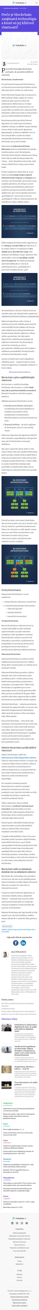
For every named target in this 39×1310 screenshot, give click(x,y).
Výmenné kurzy (19, 1245)
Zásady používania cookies (19, 1297)
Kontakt (19, 1280)
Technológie (22, 8)
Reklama (19, 1274)
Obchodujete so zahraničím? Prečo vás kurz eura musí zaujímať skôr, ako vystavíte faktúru (19, 1184)
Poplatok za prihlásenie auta (19, 1248)
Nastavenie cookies (19, 1303)
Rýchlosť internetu (19, 1242)
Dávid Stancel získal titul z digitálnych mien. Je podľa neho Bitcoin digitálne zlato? (25, 1028)
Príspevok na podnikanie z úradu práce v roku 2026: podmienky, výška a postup (18, 1166)
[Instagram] (22, 1223)
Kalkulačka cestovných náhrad (19, 1236)
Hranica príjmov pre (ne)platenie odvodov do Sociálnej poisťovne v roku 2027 (18, 1152)
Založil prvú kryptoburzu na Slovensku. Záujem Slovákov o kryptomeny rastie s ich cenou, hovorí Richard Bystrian (25, 1050)
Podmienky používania (19, 1300)
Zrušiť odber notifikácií (19, 1306)
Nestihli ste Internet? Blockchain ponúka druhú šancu (19, 1014)
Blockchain (7, 926)
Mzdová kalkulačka (19, 1233)
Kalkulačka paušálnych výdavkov (19, 1239)
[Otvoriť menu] (2, 3)
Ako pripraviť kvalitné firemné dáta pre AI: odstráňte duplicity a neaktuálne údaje (17, 1190)
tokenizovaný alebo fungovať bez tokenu (19, 758)
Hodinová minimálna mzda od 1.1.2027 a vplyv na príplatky (19, 1203)
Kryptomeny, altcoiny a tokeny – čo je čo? (24, 1068)
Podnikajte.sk (14, 1294)
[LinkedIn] (12, 1223)
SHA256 (32, 133)
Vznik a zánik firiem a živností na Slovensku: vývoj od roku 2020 (18, 1134)
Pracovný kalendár (19, 1251)
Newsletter (19, 1264)
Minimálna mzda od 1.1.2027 (13, 1207)
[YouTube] (26, 1223)
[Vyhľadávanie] (37, 3)
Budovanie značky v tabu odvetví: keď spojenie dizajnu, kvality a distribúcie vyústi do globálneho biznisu (19, 1116)
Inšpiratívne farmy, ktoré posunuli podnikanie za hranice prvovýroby (18, 1110)
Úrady (20, 1261)
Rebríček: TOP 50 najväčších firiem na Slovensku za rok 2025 (16, 1171)
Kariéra (19, 1277)
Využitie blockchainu (8, 1009)
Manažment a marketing (11, 8)
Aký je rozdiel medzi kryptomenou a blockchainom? (18, 1011)
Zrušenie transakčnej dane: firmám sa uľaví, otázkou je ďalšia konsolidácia (18, 1147)
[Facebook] (17, 1223)
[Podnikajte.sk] (19, 3)
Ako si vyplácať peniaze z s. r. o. (13, 1129)
